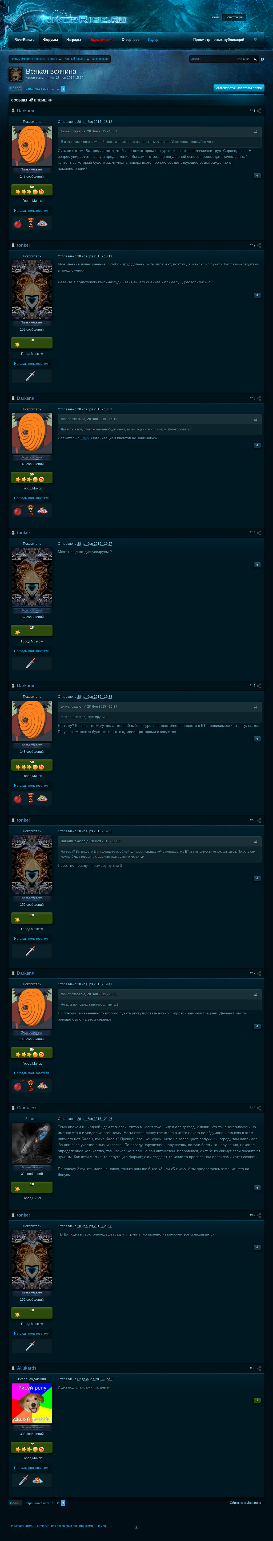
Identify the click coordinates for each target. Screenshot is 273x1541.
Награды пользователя (32, 211)
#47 (253, 973)
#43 (253, 398)
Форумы (50, 40)
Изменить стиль (22, 1525)
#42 (253, 245)
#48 (253, 1108)
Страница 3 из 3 (37, 88)
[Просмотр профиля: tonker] (32, 289)
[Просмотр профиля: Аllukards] (32, 1403)
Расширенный (262, 59)
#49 (253, 1215)
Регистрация (234, 17)
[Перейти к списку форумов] (82, 20)
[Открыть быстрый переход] (255, 40)
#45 (253, 686)
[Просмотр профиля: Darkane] (32, 145)
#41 (253, 111)
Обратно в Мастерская (247, 1503)
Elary (85, 438)
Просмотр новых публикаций (218, 40)
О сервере (130, 40)
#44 (253, 533)
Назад (15, 88)
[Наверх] (136, 1527)
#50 (253, 1368)
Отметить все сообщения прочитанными (65, 1525)
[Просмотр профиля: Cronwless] (32, 1143)
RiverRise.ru (24, 40)
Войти (215, 17)
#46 (253, 820)
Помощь (102, 1525)
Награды (73, 40)
